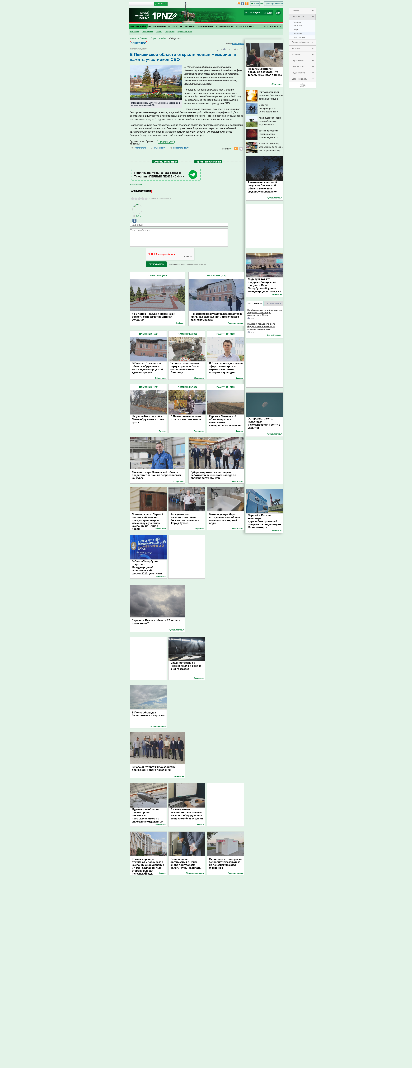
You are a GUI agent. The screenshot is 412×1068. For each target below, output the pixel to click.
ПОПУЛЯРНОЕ (255, 304)
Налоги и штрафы (195, 873)
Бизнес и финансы (300, 42)
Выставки (199, 431)
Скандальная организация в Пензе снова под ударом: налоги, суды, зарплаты (185, 863)
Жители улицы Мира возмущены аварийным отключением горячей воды (224, 518)
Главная (295, 10)
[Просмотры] (225, 49)
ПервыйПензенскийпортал (141, 15)
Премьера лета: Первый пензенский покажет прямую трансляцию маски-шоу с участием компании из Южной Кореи (147, 521)
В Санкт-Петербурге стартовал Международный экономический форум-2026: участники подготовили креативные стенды (148, 570)
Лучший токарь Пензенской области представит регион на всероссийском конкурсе (156, 475)
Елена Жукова (238, 44)
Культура (296, 48)
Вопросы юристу (299, 79)
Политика (297, 22)
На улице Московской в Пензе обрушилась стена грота (148, 419)
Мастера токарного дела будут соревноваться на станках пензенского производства (261, 326)
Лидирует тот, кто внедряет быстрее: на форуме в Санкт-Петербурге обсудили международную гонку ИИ (264, 285)
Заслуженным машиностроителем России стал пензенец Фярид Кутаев (184, 518)
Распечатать (140, 148)
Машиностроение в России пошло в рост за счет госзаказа (185, 665)
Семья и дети (298, 67)
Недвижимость (298, 73)
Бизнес (162, 873)
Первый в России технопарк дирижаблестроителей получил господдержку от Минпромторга (264, 521)
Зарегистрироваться (273, 4)
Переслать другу (180, 148)
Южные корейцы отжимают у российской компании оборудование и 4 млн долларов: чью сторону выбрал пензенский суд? (148, 865)
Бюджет (180, 323)
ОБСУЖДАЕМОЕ (273, 304)
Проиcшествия (299, 37)
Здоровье (296, 54)
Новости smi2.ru (136, 185)
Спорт (295, 30)
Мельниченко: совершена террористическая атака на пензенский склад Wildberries (225, 863)
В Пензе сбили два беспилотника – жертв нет (148, 714)
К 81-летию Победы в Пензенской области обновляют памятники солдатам (153, 317)
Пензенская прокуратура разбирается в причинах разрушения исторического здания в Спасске (216, 317)
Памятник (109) (166, 142)
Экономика (297, 26)
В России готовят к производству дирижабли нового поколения (153, 768)
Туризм (239, 378)
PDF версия (159, 148)
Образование (298, 60)
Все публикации (274, 335)
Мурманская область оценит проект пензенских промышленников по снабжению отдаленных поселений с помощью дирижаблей (147, 818)
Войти (256, 3)
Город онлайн (298, 16)
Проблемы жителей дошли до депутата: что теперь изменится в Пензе (265, 71)
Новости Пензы (138, 38)
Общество (297, 33)
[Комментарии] (218, 49)
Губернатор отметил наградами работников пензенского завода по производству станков (213, 475)
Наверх (302, 86)
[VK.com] (133, 222)
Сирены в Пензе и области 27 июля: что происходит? (157, 622)
